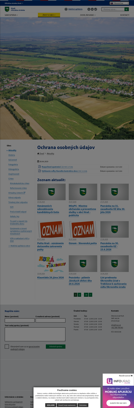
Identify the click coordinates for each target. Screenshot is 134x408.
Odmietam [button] (83, 405)
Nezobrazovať (125, 375)
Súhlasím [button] (51, 405)
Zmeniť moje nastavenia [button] (66, 405)
